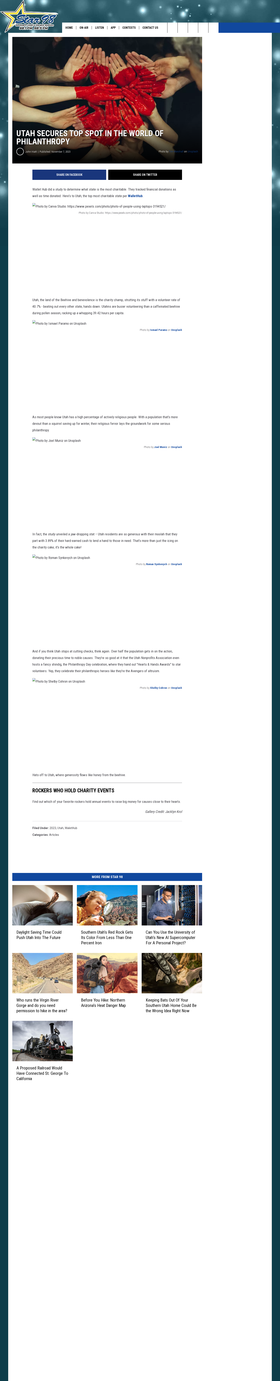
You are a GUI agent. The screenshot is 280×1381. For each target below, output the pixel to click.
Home (69, 27)
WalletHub (135, 196)
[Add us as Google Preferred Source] (183, 28)
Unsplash (193, 151)
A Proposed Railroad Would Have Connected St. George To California (42, 1073)
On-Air (84, 27)
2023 (53, 828)
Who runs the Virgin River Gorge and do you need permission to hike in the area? (41, 1005)
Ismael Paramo (158, 329)
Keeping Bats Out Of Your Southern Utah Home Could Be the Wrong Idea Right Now (171, 1005)
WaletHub (71, 828)
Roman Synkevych (156, 564)
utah (60, 828)
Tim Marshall (176, 151)
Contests (129, 27)
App (113, 27)
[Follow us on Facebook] (193, 28)
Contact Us (150, 27)
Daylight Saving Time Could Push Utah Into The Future (38, 935)
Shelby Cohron (158, 687)
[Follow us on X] (213, 28)
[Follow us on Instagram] (203, 28)
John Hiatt (31, 151)
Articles (54, 834)
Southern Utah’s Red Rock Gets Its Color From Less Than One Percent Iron (107, 937)
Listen (99, 27)
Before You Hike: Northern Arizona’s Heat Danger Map (103, 1002)
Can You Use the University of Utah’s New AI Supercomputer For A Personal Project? (170, 937)
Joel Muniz (160, 447)
